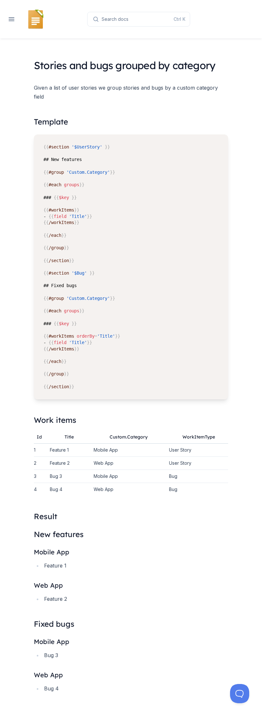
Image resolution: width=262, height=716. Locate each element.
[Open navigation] (11, 19)
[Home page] (36, 19)
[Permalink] (73, 552)
